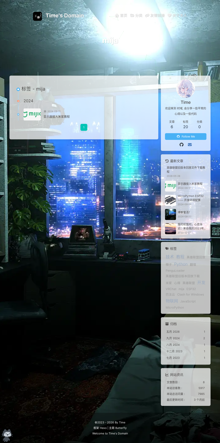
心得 (177, 283)
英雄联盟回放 (196, 257)
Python (181, 264)
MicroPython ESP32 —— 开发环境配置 (191, 198)
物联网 (172, 300)
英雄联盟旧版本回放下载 (183, 276)
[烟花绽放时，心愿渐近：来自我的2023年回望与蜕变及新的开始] (170, 228)
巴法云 (170, 294)
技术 (170, 256)
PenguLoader (175, 270)
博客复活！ (184, 212)
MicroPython (175, 307)
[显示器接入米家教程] (32, 114)
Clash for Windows (190, 294)
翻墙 (193, 264)
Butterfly (121, 428)
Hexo (103, 428)
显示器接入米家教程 (56, 116)
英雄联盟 (189, 283)
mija (181, 289)
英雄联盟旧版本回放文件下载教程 (186, 169)
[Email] (189, 144)
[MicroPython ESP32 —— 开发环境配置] (170, 200)
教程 (180, 256)
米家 (169, 283)
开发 (201, 282)
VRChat (171, 289)
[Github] (181, 144)
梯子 (169, 264)
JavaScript (188, 301)
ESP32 (191, 289)
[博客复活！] (170, 214)
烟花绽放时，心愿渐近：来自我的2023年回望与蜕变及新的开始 (191, 226)
